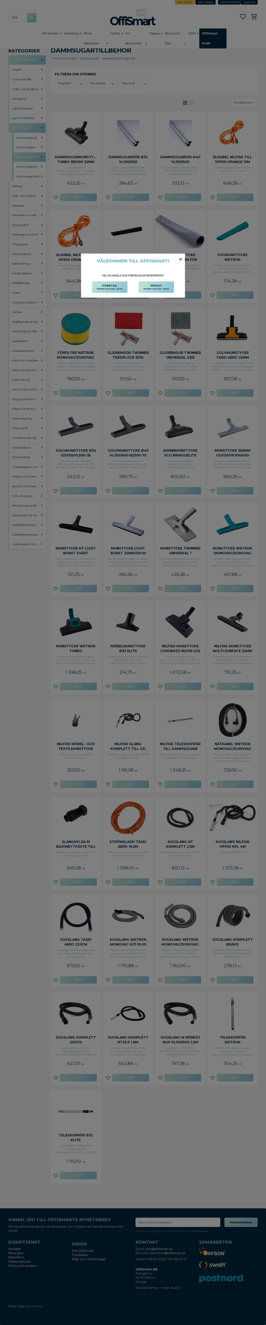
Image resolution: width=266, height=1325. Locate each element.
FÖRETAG (110, 287)
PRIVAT (156, 287)
